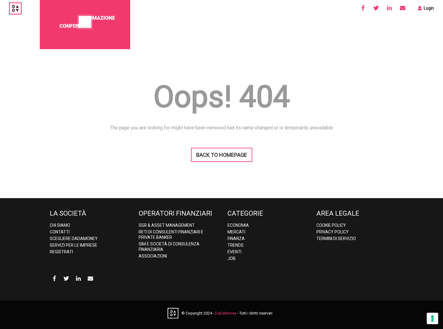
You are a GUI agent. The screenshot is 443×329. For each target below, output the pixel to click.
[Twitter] (376, 8)
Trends (235, 245)
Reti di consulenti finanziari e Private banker (171, 234)
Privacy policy (332, 231)
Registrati (61, 251)
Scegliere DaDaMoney (74, 238)
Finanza (236, 238)
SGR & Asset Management (167, 225)
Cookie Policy (331, 225)
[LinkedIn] (389, 8)
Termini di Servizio (336, 238)
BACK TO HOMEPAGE (221, 155)
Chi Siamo (60, 225)
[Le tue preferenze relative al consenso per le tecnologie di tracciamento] (432, 318)
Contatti (60, 231)
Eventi (234, 251)
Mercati (236, 231)
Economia (238, 225)
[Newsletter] (402, 8)
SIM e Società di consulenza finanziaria (169, 247)
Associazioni (153, 256)
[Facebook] (362, 8)
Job (232, 258)
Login (428, 8)
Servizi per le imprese (73, 245)
